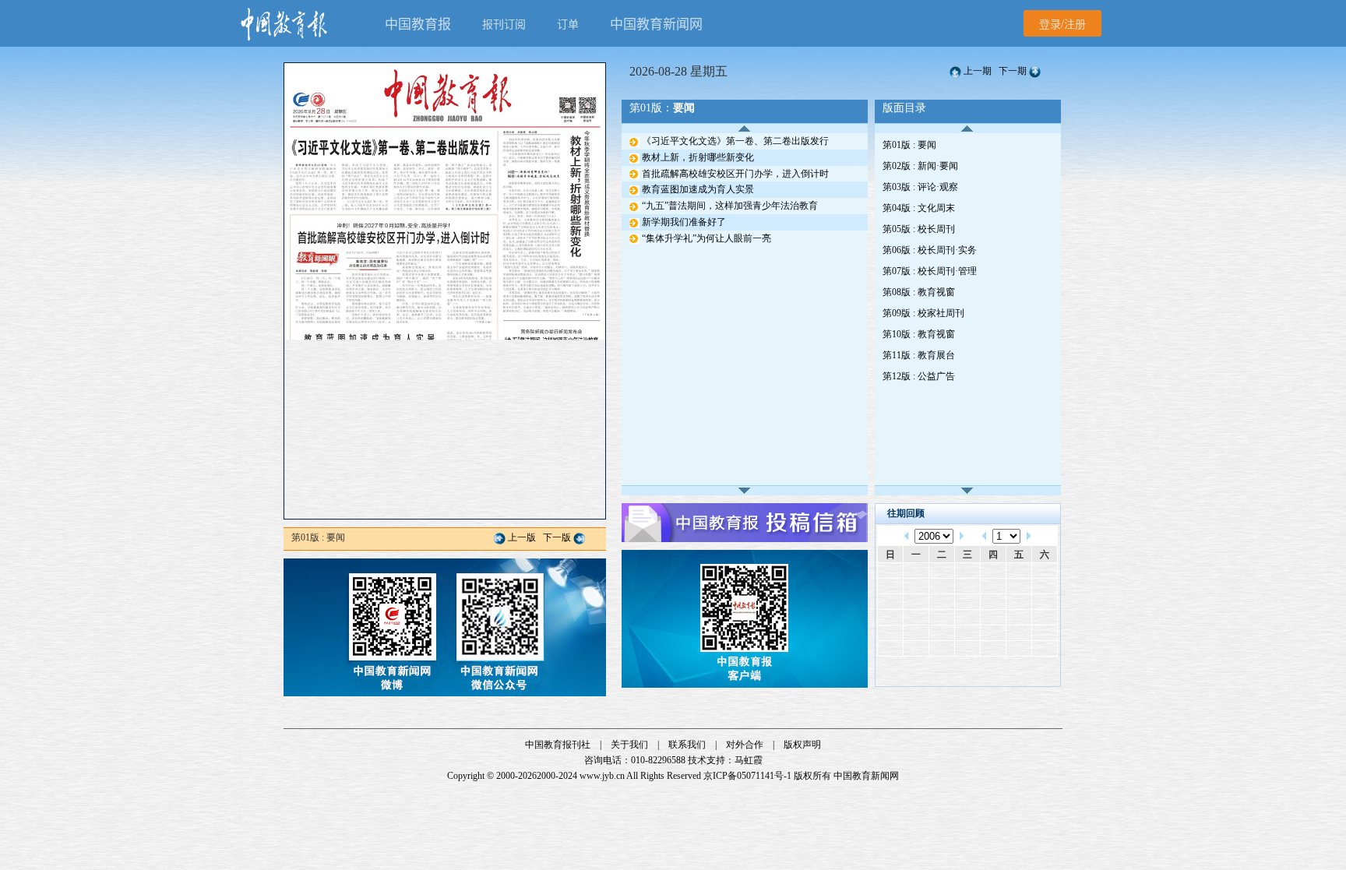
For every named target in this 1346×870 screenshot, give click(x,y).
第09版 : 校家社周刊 (923, 313)
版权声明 (802, 744)
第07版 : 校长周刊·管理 (930, 271)
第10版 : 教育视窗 (919, 334)
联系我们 (687, 744)
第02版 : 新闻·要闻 (920, 165)
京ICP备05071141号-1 (747, 775)
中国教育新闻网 (866, 775)
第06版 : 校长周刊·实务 (930, 250)
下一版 (557, 537)
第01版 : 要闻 (909, 144)
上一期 (978, 70)
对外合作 (744, 744)
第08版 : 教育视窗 (919, 292)
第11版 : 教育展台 (919, 355)
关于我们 (629, 744)
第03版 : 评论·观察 (920, 186)
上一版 (522, 537)
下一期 (1013, 70)
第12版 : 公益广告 (919, 376)
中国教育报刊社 (557, 744)
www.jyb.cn (602, 775)
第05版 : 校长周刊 (919, 229)
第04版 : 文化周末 (919, 208)
